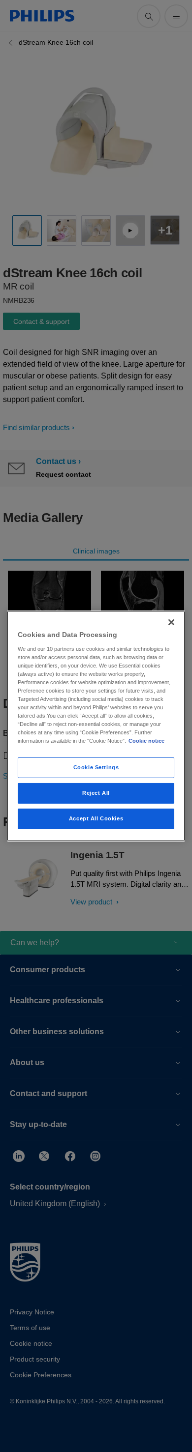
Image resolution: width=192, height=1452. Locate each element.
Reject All (96, 793)
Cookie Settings (96, 767)
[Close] (171, 622)
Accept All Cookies (96, 818)
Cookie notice (146, 741)
